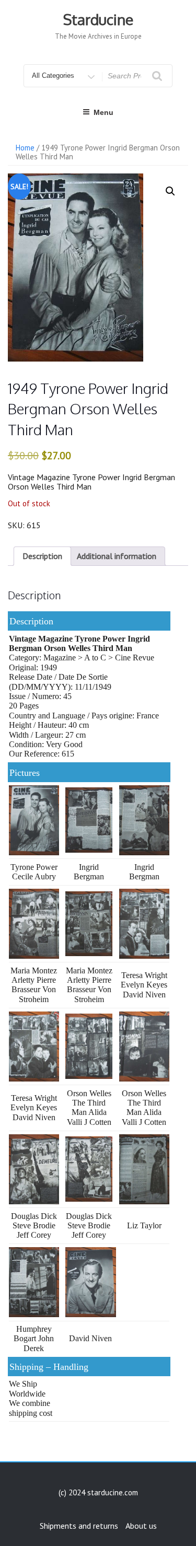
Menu (103, 112)
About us (141, 1525)
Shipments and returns (79, 1525)
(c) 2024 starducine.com (98, 1492)
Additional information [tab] (116, 556)
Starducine (98, 19)
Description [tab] (42, 556)
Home (25, 148)
